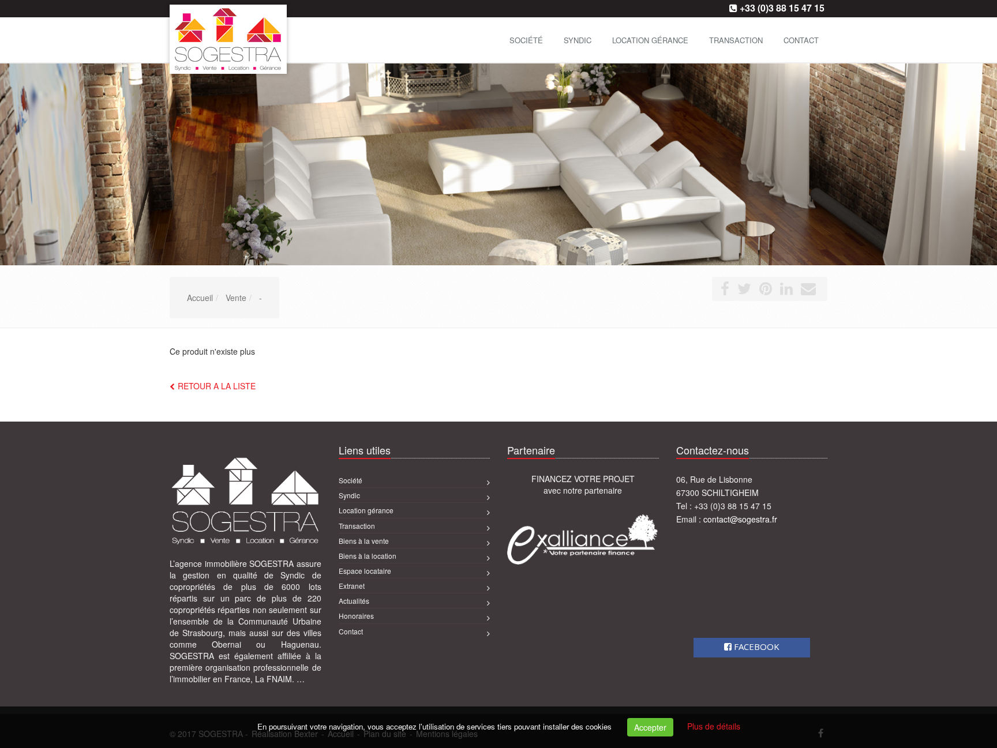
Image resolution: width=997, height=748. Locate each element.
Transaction (736, 40)
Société (526, 40)
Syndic (577, 40)
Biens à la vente (364, 541)
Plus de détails (713, 726)
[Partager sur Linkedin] (786, 290)
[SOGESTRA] (168, 39)
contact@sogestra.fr (740, 519)
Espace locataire (365, 571)
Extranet (352, 586)
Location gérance (650, 40)
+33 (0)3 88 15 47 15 (782, 7)
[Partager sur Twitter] (744, 290)
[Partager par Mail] (808, 290)
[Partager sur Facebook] (725, 290)
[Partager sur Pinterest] (765, 290)
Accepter (650, 727)
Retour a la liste (217, 386)
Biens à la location (367, 556)
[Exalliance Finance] (583, 539)
